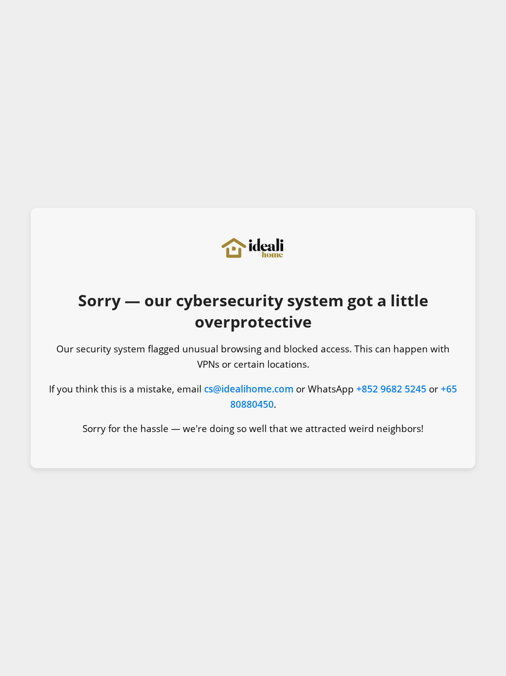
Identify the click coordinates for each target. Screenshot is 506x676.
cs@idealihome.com (249, 388)
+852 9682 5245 (391, 388)
